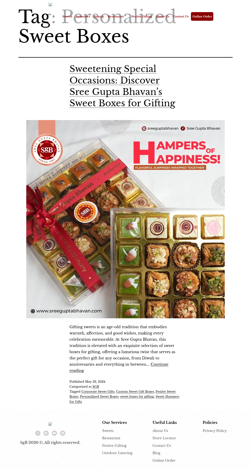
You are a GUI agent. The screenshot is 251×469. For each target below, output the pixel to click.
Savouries (83, 16)
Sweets (67, 16)
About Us (162, 16)
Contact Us (181, 16)
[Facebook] (46, 433)
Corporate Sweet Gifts (97, 391)
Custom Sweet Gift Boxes (135, 391)
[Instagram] (37, 433)
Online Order (202, 16)
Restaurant (116, 16)
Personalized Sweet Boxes (99, 396)
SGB (95, 386)
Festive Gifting (141, 16)
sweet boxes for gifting (137, 396)
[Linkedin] (62, 433)
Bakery (99, 16)
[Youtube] (54, 433)
